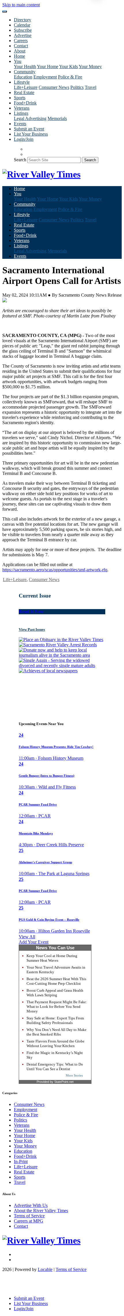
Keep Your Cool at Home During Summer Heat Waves (52, 958)
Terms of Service (29, 1215)
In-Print (21, 1161)
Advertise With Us (31, 1205)
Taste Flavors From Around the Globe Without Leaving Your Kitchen (55, 1043)
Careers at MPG (28, 1220)
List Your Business (31, 134)
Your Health (25, 66)
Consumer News (54, 87)
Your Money (90, 66)
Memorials (57, 118)
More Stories (74, 1075)
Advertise (22, 35)
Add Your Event (33, 941)
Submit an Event (29, 128)
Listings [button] (21, 113)
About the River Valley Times (41, 1210)
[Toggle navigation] (4, 11)
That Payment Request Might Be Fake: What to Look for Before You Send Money (57, 1006)
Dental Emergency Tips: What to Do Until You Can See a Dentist (55, 1066)
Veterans (21, 108)
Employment (45, 76)
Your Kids (68, 66)
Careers (21, 40)
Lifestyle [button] (22, 82)
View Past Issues (32, 629)
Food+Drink (25, 102)
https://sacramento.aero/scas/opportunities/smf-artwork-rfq (54, 569)
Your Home (47, 66)
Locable (45, 1269)
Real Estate (24, 92)
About (19, 50)
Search (20, 159)
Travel (90, 87)
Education (23, 76)
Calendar (22, 25)
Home (19, 56)
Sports (19, 97)
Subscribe (23, 30)
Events (20, 123)
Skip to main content (21, 4)
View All (27, 936)
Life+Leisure (25, 87)
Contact (21, 45)
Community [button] (24, 71)
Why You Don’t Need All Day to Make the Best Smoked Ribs (57, 1031)
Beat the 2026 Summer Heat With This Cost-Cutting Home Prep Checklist (56, 981)
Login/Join (23, 139)
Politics (77, 87)
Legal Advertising (30, 118)
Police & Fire (70, 76)
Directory (22, 19)
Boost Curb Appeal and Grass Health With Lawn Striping (55, 992)
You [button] (17, 61)
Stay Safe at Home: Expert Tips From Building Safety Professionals (55, 1020)
